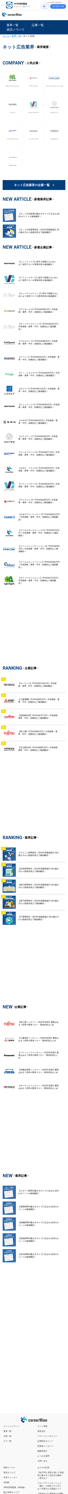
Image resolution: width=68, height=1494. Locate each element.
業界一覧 (16, 36)
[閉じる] (3, 5)
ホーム (6, 36)
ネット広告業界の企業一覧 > (34, 185)
